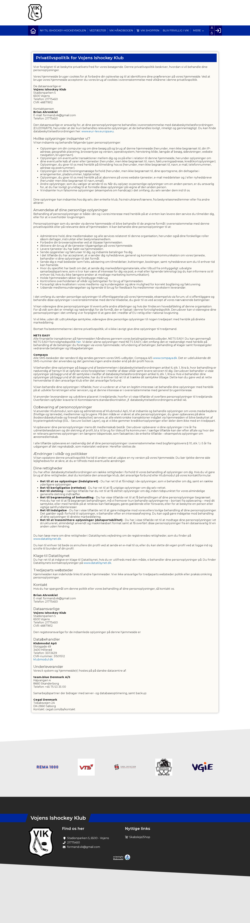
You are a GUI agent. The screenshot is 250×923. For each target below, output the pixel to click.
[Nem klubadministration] (122, 859)
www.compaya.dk (165, 358)
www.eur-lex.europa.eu (97, 131)
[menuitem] (33, 30)
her (78, 342)
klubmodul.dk (43, 659)
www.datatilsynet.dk (47, 538)
